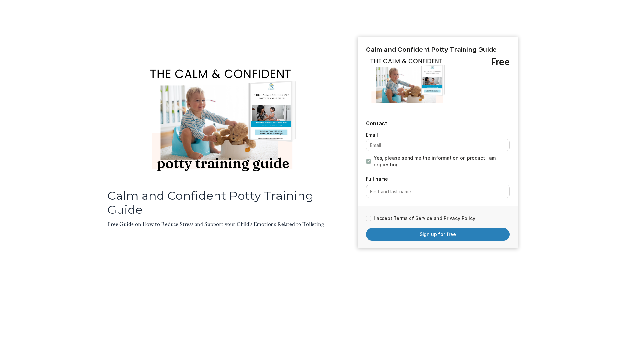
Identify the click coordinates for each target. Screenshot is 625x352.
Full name (377, 179)
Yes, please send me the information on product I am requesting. (435, 161)
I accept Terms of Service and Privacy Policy (424, 218)
